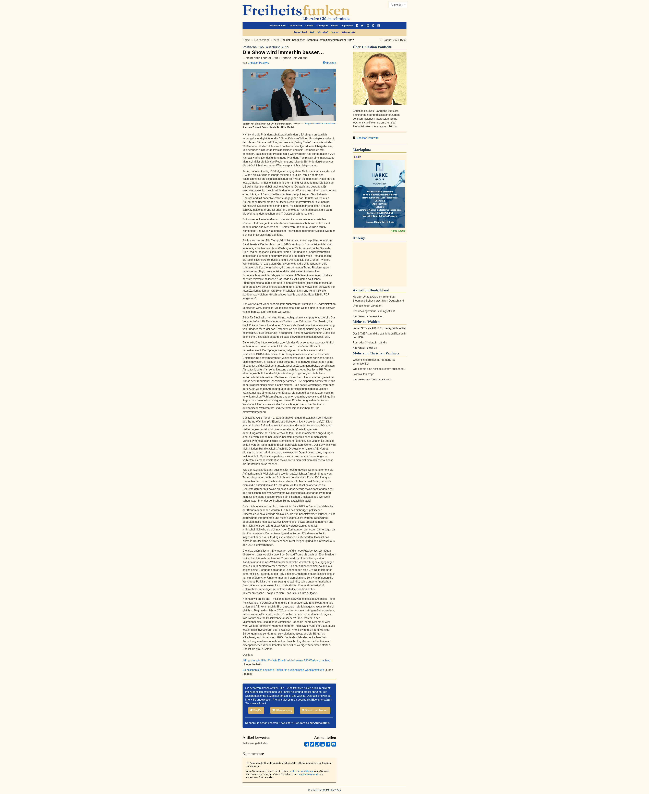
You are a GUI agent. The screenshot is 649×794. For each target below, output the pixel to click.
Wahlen (373, 321)
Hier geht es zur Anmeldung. (312, 723)
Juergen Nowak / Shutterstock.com (320, 123)
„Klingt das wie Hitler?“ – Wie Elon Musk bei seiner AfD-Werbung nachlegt (287, 660)
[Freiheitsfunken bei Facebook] (357, 25)
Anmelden (397, 4)
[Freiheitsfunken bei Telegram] (373, 25)
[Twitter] (312, 745)
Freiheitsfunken (277, 25)
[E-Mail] (333, 745)
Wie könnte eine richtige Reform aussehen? (379, 368)
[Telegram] (328, 745)
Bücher (334, 25)
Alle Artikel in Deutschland (368, 316)
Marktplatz (322, 25)
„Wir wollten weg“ (363, 374)
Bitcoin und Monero (316, 710)
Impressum (347, 25)
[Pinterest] (317, 745)
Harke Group (398, 230)
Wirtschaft (323, 32)
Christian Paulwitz (258, 62)
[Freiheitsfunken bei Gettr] (378, 25)
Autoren (309, 25)
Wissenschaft (348, 32)
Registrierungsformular (309, 774)
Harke (357, 156)
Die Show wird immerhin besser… (283, 50)
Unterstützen (295, 25)
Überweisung (283, 710)
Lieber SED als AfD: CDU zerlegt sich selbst (379, 328)
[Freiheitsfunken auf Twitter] (362, 25)
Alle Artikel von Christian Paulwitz (372, 379)
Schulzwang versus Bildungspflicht (374, 311)
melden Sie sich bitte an (301, 771)
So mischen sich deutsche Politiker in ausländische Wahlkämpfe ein (283, 669)
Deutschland (300, 32)
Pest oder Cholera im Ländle (370, 342)
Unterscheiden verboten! (367, 305)
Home (246, 40)
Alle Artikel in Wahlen (365, 347)
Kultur (335, 32)
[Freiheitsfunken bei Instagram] (368, 25)
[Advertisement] (379, 264)
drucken (331, 62)
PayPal (257, 710)
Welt (312, 32)
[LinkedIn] (322, 745)
